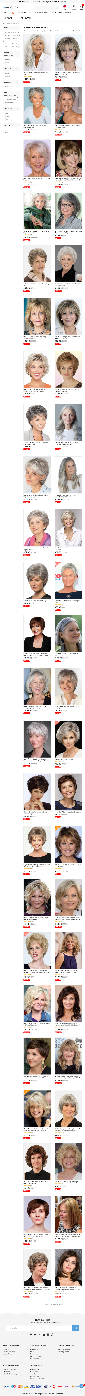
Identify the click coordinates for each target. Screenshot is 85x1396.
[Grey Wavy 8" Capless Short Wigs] (37, 580)
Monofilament (9, 103)
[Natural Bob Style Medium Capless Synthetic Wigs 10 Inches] (37, 686)
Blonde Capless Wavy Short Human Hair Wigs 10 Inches (35, 918)
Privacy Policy (7, 1354)
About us (6, 1349)
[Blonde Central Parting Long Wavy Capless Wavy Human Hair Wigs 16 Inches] (68, 950)
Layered (7, 76)
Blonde (7, 60)
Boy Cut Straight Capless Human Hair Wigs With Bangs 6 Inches (36, 865)
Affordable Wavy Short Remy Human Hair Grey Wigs (67, 285)
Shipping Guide (63, 1352)
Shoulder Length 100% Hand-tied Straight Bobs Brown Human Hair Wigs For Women (68, 1288)
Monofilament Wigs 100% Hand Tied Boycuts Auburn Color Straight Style (35, 654)
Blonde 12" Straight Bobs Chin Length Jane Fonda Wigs (67, 73)
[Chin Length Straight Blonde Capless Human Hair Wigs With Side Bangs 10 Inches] (68, 897)
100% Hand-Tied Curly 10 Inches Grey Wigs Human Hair (36, 232)
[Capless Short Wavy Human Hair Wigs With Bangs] (68, 844)
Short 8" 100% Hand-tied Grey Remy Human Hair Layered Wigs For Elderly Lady (36, 760)
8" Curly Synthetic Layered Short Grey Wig (36, 285)
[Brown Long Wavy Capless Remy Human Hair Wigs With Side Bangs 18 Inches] (68, 1003)
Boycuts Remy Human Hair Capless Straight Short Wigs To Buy (35, 1235)
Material (7, 82)
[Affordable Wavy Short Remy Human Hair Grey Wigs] (68, 264)
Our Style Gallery (36, 1356)
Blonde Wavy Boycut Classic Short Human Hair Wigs (67, 390)
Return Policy (7, 1372)
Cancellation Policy (9, 1369)
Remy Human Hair (11, 87)
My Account (34, 1354)
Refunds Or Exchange (10, 1374)
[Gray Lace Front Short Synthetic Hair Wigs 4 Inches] (37, 528)
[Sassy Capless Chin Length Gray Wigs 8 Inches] (68, 686)
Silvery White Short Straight (64, 759)
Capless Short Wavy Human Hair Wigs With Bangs (68, 865)
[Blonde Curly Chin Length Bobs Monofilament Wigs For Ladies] (37, 369)
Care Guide (34, 1374)
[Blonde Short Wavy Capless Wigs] (68, 1161)
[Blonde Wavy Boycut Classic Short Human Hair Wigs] (68, 369)
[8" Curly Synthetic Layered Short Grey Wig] (37, 264)
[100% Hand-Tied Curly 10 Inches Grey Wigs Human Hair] (37, 211)
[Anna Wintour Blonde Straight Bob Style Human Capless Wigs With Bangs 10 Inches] (68, 158)
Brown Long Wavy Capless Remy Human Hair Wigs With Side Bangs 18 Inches (67, 1024)
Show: (75, 31)
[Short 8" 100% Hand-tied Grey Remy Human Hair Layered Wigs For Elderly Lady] (37, 739)
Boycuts (7, 73)
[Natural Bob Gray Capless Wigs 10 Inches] (68, 633)
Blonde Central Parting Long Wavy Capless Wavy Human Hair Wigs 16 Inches (67, 971)
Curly (6, 113)
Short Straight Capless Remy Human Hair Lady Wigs (36, 126)
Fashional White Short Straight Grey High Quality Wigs (35, 496)
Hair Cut (7, 69)
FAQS (32, 1352)
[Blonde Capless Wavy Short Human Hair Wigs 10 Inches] (37, 897)
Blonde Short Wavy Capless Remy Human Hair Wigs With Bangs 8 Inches (36, 971)
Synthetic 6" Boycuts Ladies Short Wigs (68, 812)
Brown (7, 63)
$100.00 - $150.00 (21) (12, 35)
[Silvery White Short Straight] (68, 739)
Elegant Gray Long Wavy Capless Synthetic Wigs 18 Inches (66, 443)
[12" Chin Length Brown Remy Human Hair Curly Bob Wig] (37, 1161)
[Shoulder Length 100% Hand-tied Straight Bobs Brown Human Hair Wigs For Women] (68, 1267)
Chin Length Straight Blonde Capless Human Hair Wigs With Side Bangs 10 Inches (67, 918)
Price (6, 28)
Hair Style (8, 109)
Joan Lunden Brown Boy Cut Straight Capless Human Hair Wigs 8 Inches (36, 1077)
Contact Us (34, 1349)
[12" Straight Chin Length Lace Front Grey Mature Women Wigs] (68, 211)
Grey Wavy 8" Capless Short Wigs (35, 601)
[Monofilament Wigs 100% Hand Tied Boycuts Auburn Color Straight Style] (37, 633)
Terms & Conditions (9, 1352)
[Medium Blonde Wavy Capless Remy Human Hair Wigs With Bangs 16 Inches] (68, 1056)
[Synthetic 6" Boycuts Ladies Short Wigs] (68, 792)
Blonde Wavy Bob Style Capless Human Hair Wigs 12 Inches (37, 1024)
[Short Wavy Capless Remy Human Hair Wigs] (37, 158)
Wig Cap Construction (38, 1378)
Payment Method (64, 1349)
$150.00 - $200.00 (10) (10, 39)
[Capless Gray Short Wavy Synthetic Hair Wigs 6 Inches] (37, 422)
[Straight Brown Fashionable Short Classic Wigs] (37, 792)
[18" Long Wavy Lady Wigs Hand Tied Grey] (37, 52)
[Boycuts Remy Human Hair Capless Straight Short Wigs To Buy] (37, 1214)
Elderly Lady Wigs (13, 24)
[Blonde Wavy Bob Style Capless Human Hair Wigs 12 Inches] (37, 1003)
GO (75, 1328)
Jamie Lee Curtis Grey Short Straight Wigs (67, 601)
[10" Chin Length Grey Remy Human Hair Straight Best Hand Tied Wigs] (68, 1109)
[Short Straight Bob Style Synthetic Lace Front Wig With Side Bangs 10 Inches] (68, 1214)
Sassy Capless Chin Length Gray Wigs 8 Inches (68, 707)
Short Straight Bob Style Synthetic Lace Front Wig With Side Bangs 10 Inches (68, 1235)
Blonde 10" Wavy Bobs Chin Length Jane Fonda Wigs (35, 337)
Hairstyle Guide (35, 1376)
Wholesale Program (37, 1358)
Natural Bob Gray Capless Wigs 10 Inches (66, 654)
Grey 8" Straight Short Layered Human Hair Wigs (68, 549)
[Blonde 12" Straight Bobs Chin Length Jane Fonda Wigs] (68, 52)
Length (7, 125)
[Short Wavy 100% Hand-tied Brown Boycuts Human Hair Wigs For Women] (37, 1267)
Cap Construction (10, 94)
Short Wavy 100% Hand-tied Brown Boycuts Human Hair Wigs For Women (36, 1288)
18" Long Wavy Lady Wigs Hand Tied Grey (36, 73)
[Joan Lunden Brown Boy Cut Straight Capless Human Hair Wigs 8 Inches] (37, 1056)
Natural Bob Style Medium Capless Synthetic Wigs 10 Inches (35, 707)
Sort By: (53, 31)
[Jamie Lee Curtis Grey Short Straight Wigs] (68, 580)
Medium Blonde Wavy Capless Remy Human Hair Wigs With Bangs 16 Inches (68, 1077)
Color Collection (9, 54)
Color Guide (34, 1369)
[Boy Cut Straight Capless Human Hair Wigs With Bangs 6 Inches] (37, 844)
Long (6, 132)
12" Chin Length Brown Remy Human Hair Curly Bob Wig (35, 1182)
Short (6, 130)
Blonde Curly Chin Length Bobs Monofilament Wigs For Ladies (34, 390)
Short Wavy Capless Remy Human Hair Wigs (37, 179)
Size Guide (34, 1372)
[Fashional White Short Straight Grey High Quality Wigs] (37, 475)
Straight (7, 116)
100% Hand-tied (10, 100)
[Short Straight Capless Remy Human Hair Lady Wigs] (37, 105)
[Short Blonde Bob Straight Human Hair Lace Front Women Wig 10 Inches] (37, 1109)
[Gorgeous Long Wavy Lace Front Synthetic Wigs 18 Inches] (68, 475)
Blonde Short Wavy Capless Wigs (66, 1182)
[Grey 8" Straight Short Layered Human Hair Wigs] (68, 528)
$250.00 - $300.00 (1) (12, 47)
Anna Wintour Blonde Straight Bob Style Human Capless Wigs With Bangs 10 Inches (68, 179)
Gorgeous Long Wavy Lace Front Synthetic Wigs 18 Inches (66, 496)
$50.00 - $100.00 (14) (12, 32)
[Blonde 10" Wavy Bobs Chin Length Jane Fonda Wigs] (37, 316)
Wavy (7, 119)
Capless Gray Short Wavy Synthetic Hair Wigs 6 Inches (35, 443)
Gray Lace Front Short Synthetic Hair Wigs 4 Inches (35, 549)
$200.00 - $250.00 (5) (12, 44)
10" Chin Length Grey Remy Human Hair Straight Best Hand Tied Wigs (68, 1130)
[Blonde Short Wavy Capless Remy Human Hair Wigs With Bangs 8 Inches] (37, 950)
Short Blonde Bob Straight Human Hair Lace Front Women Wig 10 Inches (36, 1130)
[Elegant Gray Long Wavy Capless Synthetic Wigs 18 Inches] (68, 422)
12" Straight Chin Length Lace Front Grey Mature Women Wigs (68, 232)
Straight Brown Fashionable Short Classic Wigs (35, 813)
